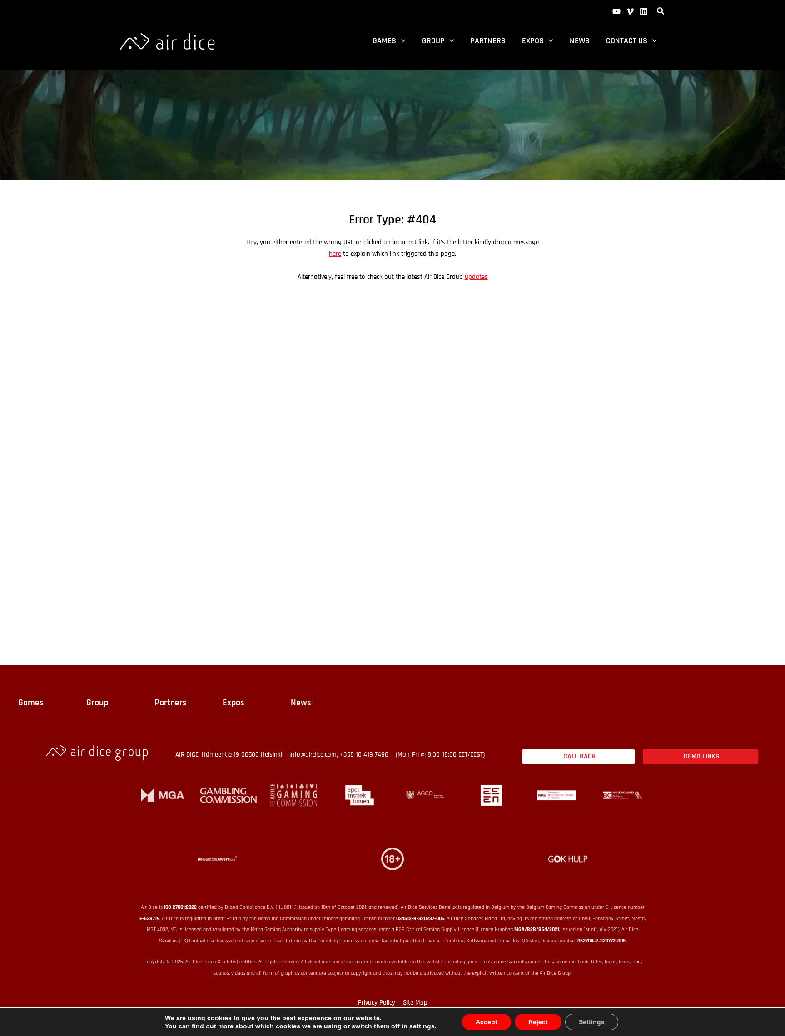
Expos (533, 40)
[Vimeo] (630, 11)
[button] (661, 12)
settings (422, 1026)
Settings (592, 1022)
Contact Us (626, 40)
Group (433, 40)
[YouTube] (616, 11)
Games (384, 40)
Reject (538, 1022)
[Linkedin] (644, 11)
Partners (488, 40)
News (580, 40)
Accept (486, 1022)
